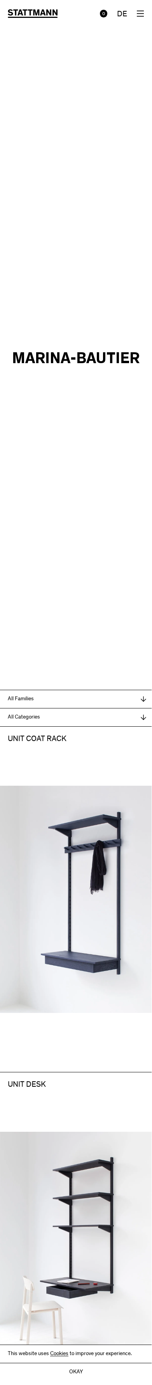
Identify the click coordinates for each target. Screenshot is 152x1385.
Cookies (59, 1354)
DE (122, 15)
